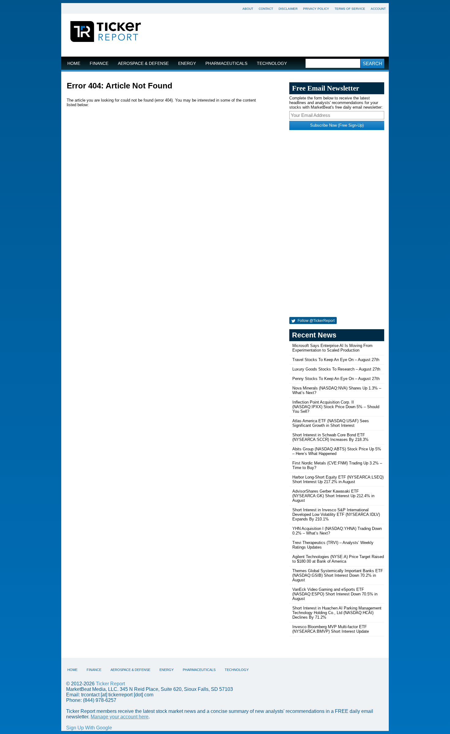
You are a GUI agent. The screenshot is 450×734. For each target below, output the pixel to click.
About (247, 8)
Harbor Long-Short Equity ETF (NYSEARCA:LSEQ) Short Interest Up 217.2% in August (338, 479)
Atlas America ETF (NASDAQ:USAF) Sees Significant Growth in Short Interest (330, 423)
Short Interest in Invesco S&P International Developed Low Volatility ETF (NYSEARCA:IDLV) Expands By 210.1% (336, 514)
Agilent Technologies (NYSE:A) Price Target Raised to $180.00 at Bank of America (338, 559)
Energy (187, 63)
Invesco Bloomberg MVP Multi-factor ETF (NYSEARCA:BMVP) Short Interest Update (330, 629)
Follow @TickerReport (316, 321)
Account (378, 8)
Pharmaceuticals (226, 63)
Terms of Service (350, 8)
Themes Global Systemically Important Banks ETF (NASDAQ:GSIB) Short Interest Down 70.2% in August (337, 575)
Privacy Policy (316, 8)
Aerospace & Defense (143, 63)
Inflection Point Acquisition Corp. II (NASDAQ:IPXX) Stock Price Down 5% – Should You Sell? (335, 407)
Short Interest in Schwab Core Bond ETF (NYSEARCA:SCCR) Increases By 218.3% (330, 437)
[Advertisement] (269, 35)
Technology (272, 63)
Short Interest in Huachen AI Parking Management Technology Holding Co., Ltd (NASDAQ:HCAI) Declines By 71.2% (336, 613)
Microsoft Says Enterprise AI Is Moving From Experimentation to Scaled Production (332, 347)
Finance (99, 63)
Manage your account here (119, 716)
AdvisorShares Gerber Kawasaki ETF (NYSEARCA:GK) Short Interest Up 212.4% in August (333, 496)
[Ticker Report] (105, 32)
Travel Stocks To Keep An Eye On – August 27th (335, 359)
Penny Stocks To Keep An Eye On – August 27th (336, 378)
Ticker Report (110, 683)
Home (73, 63)
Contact (266, 8)
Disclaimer (288, 8)
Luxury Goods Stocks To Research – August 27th (336, 369)
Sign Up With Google (89, 727)
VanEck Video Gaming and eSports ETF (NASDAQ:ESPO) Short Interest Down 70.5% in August (334, 594)
